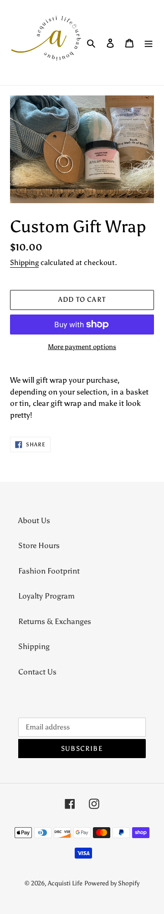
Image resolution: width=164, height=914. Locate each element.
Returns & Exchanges (54, 621)
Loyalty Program (46, 595)
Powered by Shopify (111, 883)
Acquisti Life (65, 883)
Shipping (24, 262)
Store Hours (39, 545)
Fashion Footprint (49, 570)
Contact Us (37, 671)
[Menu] (148, 42)
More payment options (82, 347)
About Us (34, 520)
